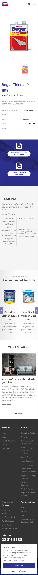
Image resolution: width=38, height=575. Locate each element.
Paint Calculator (8, 521)
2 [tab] (19, 413)
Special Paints (26, 457)
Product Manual (27, 488)
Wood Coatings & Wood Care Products (28, 450)
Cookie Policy (19, 560)
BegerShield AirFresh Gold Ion (28, 315)
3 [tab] (21, 413)
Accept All (19, 565)
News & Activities (8, 440)
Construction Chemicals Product (28, 470)
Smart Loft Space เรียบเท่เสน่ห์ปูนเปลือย (18, 381)
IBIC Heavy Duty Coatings (27, 483)
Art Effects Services (9, 517)
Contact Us (6, 448)
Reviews (24, 511)
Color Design (7, 524)
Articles (24, 507)
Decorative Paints (28, 433)
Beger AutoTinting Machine (28, 494)
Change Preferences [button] (19, 571)
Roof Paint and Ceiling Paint (27, 442)
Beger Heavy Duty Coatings (28, 477)
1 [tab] (16, 413)
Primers (24, 436)
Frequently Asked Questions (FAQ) (28, 520)
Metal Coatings (27, 461)
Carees (4, 444)
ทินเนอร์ (32, 124)
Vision (4, 433)
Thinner (26, 124)
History (5, 436)
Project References (9, 528)
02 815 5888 (12, 539)
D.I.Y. (22, 515)
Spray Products (27, 464)
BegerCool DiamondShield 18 (10, 315)
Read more (6, 405)
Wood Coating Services (7, 512)
